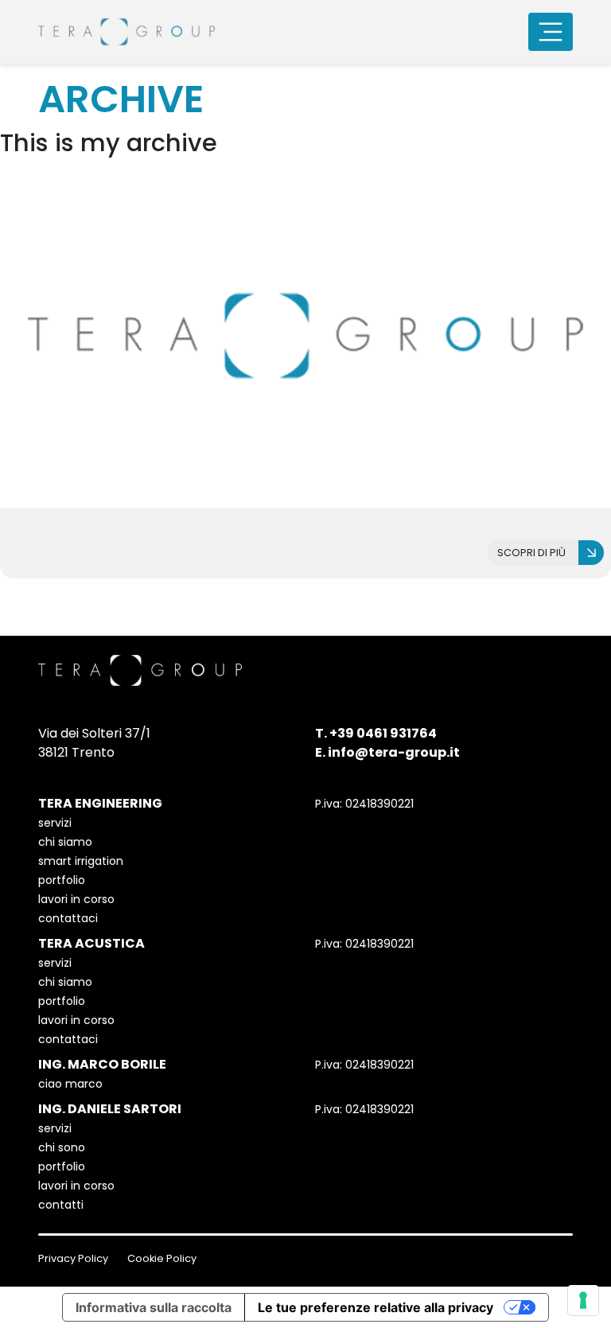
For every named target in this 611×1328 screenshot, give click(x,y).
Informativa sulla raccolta (154, 1307)
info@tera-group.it (394, 752)
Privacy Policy (73, 1258)
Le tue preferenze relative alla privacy (375, 1307)
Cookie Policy (162, 1258)
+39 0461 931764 (383, 733)
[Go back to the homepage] (126, 31)
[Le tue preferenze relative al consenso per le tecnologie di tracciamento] (583, 1300)
